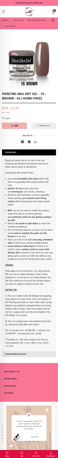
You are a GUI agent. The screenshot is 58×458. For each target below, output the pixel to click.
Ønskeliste (44, 125)
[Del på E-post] (35, 142)
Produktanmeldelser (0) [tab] (15, 354)
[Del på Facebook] (22, 142)
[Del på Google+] (29, 142)
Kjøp (16, 125)
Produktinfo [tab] (10, 152)
